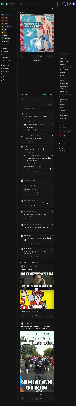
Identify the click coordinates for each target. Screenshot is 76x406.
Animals (5, 23)
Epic (4, 32)
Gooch (29, 155)
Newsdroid (6, 15)
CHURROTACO (28, 236)
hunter (26, 211)
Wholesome (6, 38)
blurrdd (26, 323)
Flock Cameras (64, 86)
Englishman (30, 189)
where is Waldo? (27, 270)
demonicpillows (28, 224)
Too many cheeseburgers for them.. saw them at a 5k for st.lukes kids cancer (35, 327)
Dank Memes (63, 99)
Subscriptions (7, 60)
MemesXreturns (37, 311)
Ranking (5, 77)
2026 (61, 58)
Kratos (62, 75)
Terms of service (63, 150)
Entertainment (6, 26)
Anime (4, 35)
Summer (62, 64)
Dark (4, 29)
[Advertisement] (66, 28)
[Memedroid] (2, 4)
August (67, 58)
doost (25, 180)
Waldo (35, 394)
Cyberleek (62, 72)
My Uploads (6, 71)
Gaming (5, 20)
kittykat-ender (28, 147)
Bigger (41, 394)
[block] (52, 56)
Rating (44, 94)
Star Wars (62, 78)
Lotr (61, 69)
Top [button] (4, 54)
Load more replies (30, 175)
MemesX (26, 266)
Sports (4, 18)
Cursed (62, 113)
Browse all (4, 44)
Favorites (6, 65)
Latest (5, 48)
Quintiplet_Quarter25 (32, 124)
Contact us (62, 146)
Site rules (61, 148)
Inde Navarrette (64, 83)
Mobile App (62, 144)
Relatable (5, 41)
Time (51, 94)
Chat (4, 74)
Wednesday (63, 89)
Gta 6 (66, 69)
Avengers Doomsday (65, 67)
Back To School (64, 61)
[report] (49, 56)
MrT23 (26, 114)
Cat (67, 118)
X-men (62, 80)
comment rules (38, 108)
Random (5, 57)
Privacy (61, 153)
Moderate (6, 68)
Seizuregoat (27, 200)
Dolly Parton (63, 91)
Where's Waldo (37, 60)
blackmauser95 (28, 135)
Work (61, 121)
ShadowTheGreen (28, 249)
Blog (4, 80)
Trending (5, 51)
